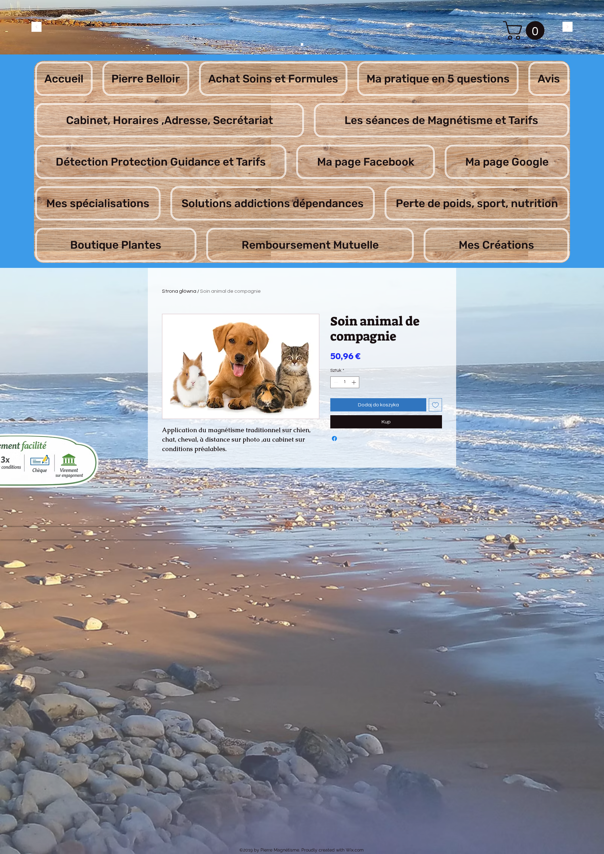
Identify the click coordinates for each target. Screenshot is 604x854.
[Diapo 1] (302, 44)
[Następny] (567, 27)
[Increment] (354, 382)
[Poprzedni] (36, 27)
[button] (526, 30)
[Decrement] (335, 382)
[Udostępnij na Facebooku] (334, 438)
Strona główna (179, 291)
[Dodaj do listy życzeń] (435, 404)
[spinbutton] (344, 382)
